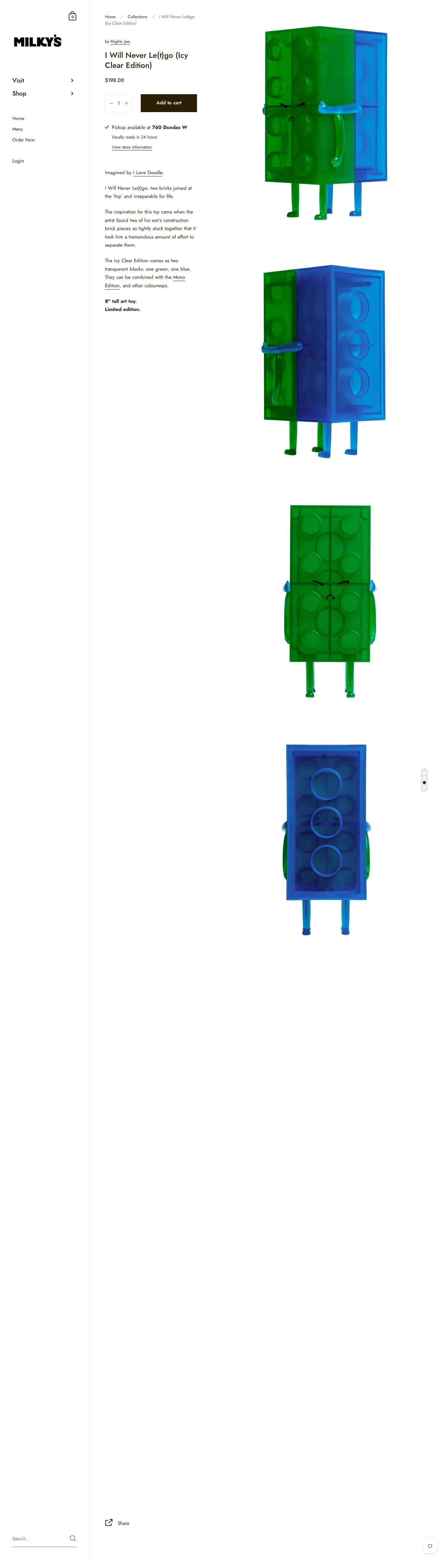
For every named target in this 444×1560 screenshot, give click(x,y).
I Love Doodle (147, 172)
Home (110, 17)
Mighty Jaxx (120, 41)
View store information (132, 147)
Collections (137, 17)
